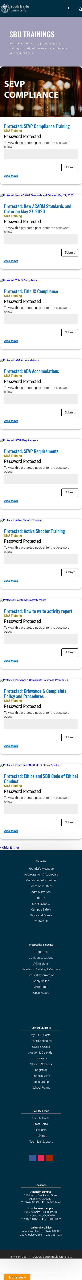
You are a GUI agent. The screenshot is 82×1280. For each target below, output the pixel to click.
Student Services (41, 1064)
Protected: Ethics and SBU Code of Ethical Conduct (41, 778)
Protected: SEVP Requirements (31, 451)
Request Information (41, 975)
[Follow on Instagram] (41, 1158)
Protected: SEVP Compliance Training (37, 126)
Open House (41, 992)
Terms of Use (18, 1256)
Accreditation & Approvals (41, 874)
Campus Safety (41, 909)
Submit (70, 167)
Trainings (41, 1135)
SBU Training (13, 131)
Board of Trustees (41, 886)
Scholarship (41, 1081)
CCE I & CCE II (41, 1046)
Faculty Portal (41, 1118)
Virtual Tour (41, 987)
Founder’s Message (41, 868)
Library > (41, 1058)
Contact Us (41, 921)
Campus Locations (41, 957)
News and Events (41, 915)
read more (11, 175)
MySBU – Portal (41, 1035)
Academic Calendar (41, 1052)
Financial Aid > (41, 1076)
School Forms (41, 1087)
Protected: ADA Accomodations (31, 371)
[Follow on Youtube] (49, 1158)
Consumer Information (41, 880)
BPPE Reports (41, 903)
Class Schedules (41, 1041)
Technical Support (41, 1141)
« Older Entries (10, 847)
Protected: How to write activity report (38, 611)
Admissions (41, 963)
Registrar (41, 1070)
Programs (41, 951)
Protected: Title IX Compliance (31, 291)
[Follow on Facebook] (32, 1158)
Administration (41, 892)
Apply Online (41, 981)
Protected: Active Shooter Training (34, 531)
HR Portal (41, 1130)
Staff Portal (41, 1124)
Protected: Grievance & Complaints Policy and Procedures (35, 693)
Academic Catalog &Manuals (41, 969)
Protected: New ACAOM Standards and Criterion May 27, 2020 (37, 209)
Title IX (41, 897)
